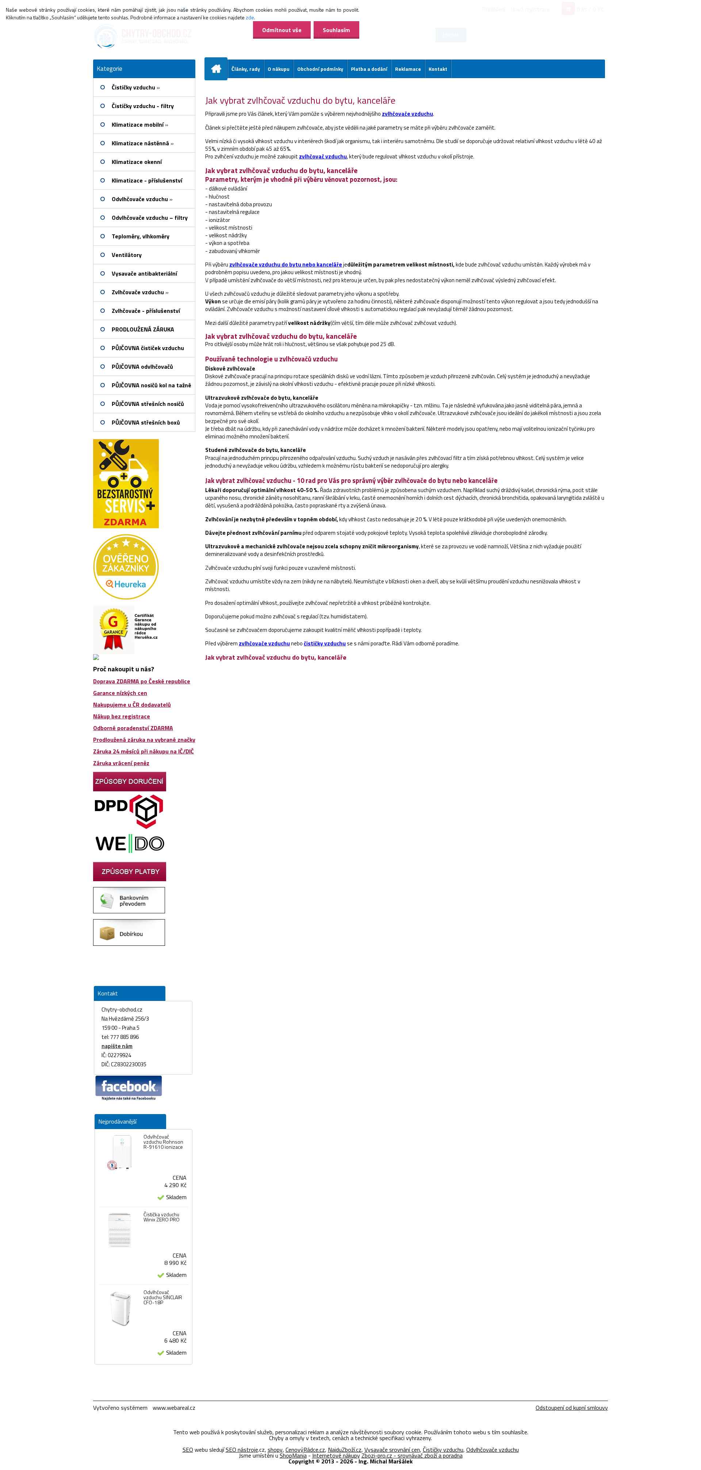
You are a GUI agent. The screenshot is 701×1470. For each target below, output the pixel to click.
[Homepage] (219, 69)
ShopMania (293, 1455)
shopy (275, 1449)
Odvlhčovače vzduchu (492, 1449)
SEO (188, 1449)
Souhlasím (336, 30)
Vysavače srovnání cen (392, 1449)
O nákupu (279, 69)
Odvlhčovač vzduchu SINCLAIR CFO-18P (162, 1297)
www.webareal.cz (174, 1407)
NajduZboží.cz (344, 1449)
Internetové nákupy (336, 1455)
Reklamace (408, 69)
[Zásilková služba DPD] (129, 794)
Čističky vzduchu (443, 1449)
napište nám (117, 1046)
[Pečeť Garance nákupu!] (126, 608)
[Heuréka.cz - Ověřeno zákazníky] (126, 537)
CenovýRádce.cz (305, 1449)
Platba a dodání (369, 69)
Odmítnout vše (282, 30)
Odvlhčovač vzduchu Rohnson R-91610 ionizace (163, 1141)
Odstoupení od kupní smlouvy (572, 1407)
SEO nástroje (242, 1449)
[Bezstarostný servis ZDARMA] (126, 442)
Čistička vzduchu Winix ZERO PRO (161, 1217)
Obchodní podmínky (320, 69)
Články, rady (245, 69)
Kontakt (438, 69)
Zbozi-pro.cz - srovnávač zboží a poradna (412, 1455)
